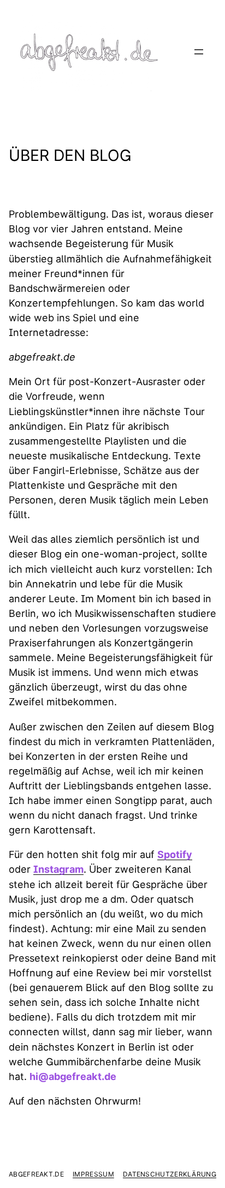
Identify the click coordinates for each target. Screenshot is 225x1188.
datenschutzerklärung (169, 1174)
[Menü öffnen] (198, 51)
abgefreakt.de (36, 1174)
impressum (93, 1174)
